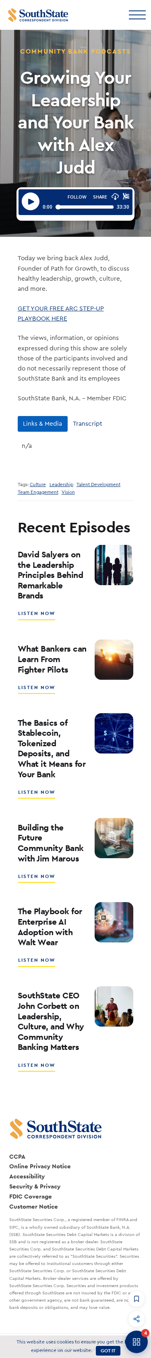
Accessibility (27, 1176)
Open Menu (137, 14)
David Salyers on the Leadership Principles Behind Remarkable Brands (50, 575)
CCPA (17, 1156)
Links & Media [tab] (42, 423)
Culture (38, 484)
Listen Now (37, 616)
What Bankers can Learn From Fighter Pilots (52, 659)
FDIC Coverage (30, 1196)
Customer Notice (33, 1206)
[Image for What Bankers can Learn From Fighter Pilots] (114, 660)
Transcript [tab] (87, 423)
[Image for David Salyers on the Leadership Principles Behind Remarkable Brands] (114, 565)
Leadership (61, 484)
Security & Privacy (34, 1186)
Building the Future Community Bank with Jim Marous (51, 843)
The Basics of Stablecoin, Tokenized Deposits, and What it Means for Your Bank (52, 748)
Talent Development (98, 484)
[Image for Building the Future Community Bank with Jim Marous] (114, 838)
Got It (108, 1351)
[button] (136, 1298)
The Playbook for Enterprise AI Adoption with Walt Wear (50, 927)
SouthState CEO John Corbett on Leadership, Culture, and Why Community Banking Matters (51, 1021)
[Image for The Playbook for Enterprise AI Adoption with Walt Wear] (114, 922)
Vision (68, 492)
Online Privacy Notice (40, 1166)
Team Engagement (38, 492)
